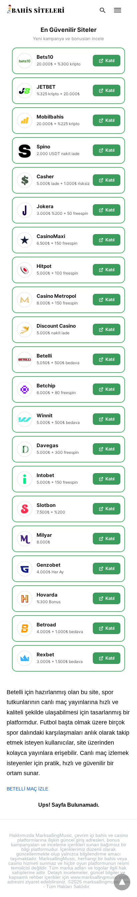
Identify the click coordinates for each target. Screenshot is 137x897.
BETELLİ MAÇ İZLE (27, 788)
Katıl (109, 60)
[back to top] (122, 882)
